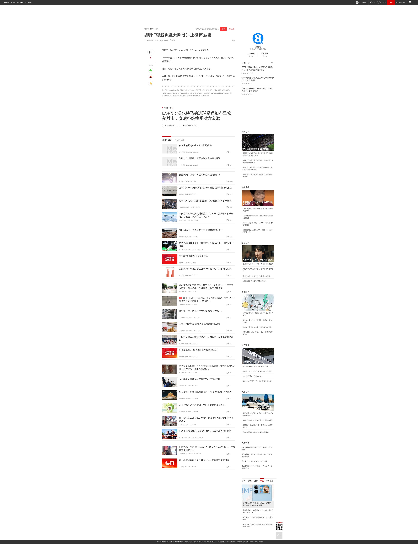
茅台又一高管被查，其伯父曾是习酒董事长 (257, 327)
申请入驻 (231, 29)
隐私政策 (213, 535)
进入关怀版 (28, 2)
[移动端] (358, 2)
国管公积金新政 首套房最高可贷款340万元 (199, 324)
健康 (256, 481)
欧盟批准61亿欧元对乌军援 (252, 508)
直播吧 (166, 40)
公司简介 (187, 535)
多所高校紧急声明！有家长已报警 (195, 145)
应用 (12, 2)
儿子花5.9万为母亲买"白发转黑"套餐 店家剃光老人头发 (205, 187)
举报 (233, 40)
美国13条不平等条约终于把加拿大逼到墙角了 (201, 230)
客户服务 (206, 535)
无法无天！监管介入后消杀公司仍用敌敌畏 (199, 175)
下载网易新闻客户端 (189, 126)
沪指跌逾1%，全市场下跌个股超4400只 (198, 350)
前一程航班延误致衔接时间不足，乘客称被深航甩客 (204, 460)
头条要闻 (245, 187)
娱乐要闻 (245, 243)
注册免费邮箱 (400, 2)
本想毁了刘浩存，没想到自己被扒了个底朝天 (258, 264)
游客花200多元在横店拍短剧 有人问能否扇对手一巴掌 (205, 200)
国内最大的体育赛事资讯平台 (257, 49)
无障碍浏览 (20, 2)
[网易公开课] (364, 2)
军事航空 (269, 481)
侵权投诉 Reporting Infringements (253, 535)
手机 (262, 481)
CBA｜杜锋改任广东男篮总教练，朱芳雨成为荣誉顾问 (205, 431)
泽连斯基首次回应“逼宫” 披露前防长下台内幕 (258, 520)
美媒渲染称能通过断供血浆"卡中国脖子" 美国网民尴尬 (205, 268)
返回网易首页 (169, 126)
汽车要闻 (245, 392)
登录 (391, 2)
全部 (272, 63)
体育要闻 (245, 132)
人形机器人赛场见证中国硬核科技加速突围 (199, 379)
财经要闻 (245, 292)
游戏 (249, 481)
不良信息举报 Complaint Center (226, 535)
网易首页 (7, 2)
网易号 (152, 29)
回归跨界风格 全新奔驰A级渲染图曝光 (256, 432)
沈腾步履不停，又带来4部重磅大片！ (255, 281)
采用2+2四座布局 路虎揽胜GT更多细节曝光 (257, 420)
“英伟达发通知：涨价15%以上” (253, 376)
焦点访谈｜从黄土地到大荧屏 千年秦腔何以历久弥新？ (205, 392)
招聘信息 (200, 535)
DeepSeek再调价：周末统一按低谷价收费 (257, 381)
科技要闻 (245, 345)
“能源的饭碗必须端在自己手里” (194, 256)
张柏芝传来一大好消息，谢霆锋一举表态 (256, 276)
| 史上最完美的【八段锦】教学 (254, 461)
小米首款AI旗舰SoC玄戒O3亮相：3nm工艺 (257, 366)
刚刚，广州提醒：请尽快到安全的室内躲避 (199, 158)
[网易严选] (372, 2)
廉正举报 (239, 535)
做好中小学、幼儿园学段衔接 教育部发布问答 (201, 311)
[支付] (379, 2)
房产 (243, 481)
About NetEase (178, 535)
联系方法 (193, 535)
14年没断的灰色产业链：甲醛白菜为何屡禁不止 (202, 405)
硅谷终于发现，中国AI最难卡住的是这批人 (257, 371)
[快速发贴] (150, 52)
